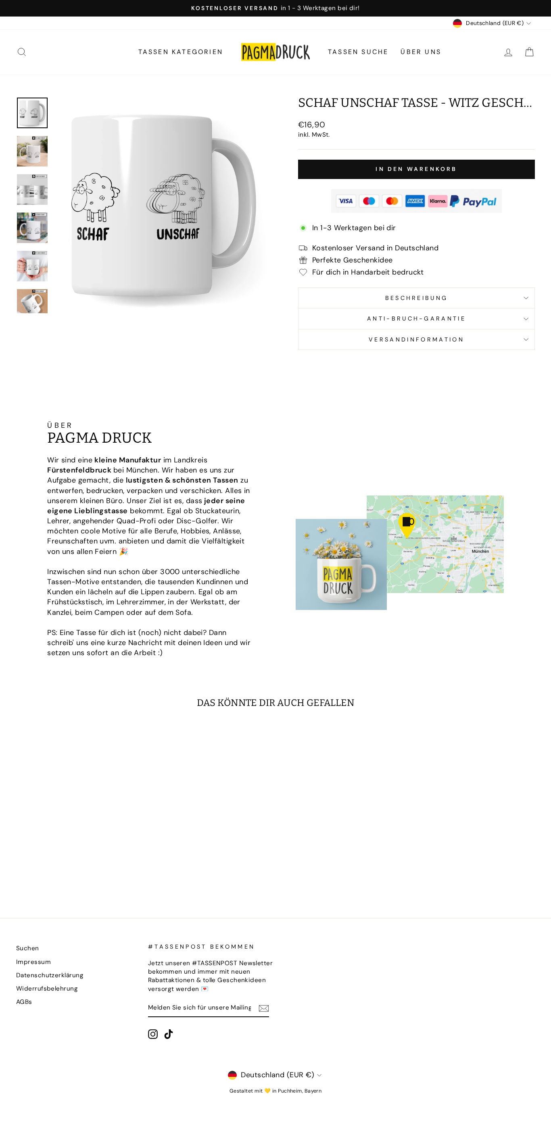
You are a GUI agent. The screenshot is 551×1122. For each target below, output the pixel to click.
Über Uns (421, 52)
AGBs (24, 1002)
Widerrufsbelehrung (47, 989)
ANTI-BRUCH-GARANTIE (416, 318)
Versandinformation (416, 339)
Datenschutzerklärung (49, 975)
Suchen (27, 948)
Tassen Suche (358, 52)
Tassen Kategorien (180, 52)
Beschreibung (416, 298)
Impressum (33, 962)
